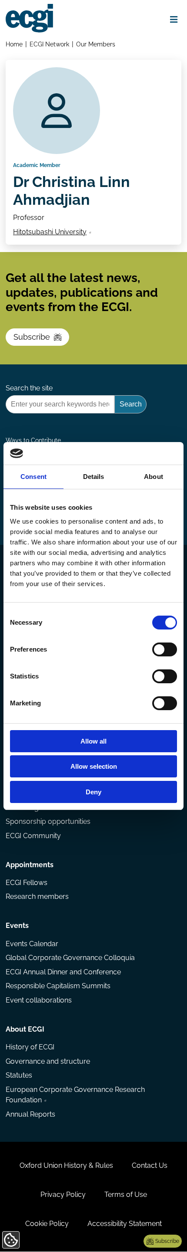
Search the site (29, 388)
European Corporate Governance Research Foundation (75, 1094)
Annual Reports (30, 1114)
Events (17, 925)
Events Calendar (32, 944)
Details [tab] (93, 476)
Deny (93, 792)
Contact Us (149, 1165)
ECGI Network (49, 44)
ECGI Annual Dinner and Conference (63, 972)
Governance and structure (48, 1061)
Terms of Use (125, 1194)
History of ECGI (30, 1047)
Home (14, 44)
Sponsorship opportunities (48, 821)
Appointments (29, 865)
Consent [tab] (33, 476)
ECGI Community (33, 836)
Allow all (93, 741)
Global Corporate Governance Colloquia (70, 958)
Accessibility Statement (124, 1223)
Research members (37, 896)
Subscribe (31, 336)
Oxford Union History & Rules (66, 1165)
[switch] (164, 649)
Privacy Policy (63, 1194)
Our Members (95, 44)
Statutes (19, 1075)
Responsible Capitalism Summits (58, 986)
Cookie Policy (47, 1223)
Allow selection (93, 766)
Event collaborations (39, 1000)
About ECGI (25, 1029)
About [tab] (153, 476)
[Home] (29, 18)
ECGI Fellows (26, 882)
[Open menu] (174, 20)
